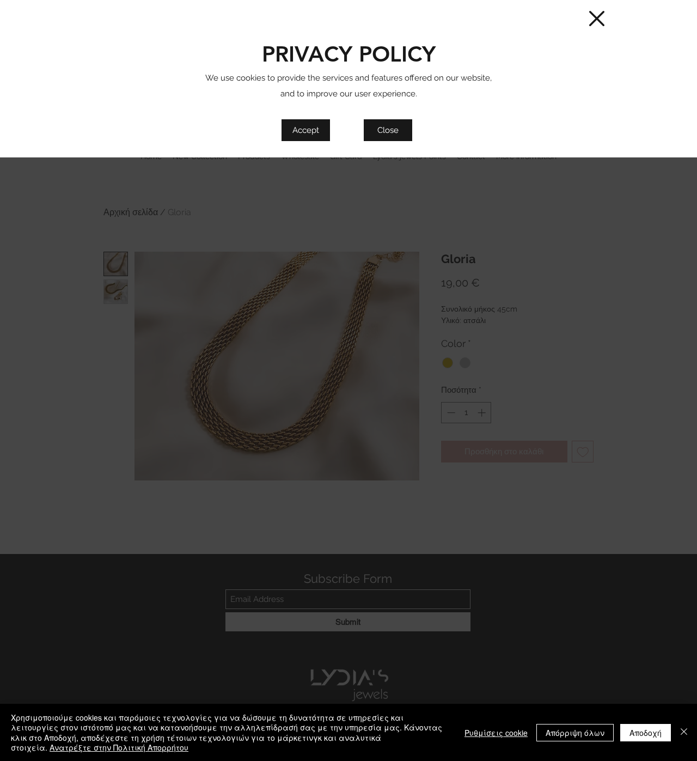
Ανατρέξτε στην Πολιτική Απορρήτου (119, 747)
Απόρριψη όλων (575, 732)
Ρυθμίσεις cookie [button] (496, 732)
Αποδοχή (645, 732)
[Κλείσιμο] (683, 732)
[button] (596, 18)
